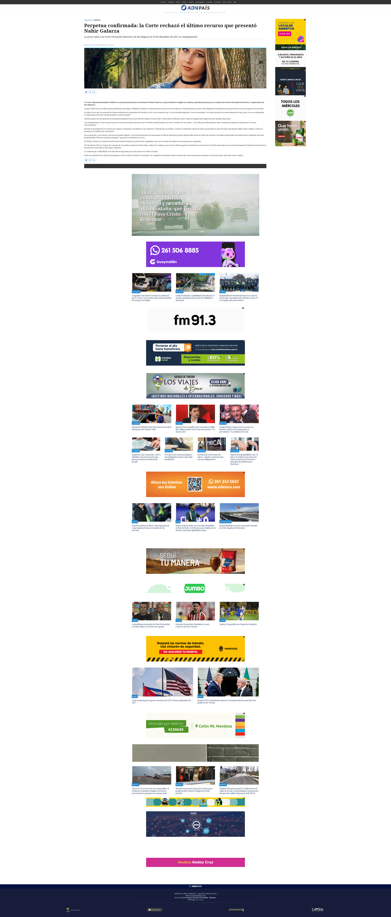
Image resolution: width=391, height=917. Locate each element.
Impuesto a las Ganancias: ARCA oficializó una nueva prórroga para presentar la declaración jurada (146, 458)
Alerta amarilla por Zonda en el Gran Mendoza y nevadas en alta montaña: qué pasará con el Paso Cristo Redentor (170, 205)
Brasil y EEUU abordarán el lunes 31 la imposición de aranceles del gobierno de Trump (226, 701)
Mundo (178, 2)
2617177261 (199, 900)
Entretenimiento (200, 2)
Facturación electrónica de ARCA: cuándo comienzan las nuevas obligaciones (210, 457)
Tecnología (217, 2)
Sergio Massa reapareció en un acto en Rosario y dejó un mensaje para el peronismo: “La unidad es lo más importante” (236, 430)
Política (184, 2)
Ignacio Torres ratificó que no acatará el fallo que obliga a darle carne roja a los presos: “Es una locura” (195, 429)
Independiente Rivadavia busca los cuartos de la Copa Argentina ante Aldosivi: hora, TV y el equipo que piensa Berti (238, 298)
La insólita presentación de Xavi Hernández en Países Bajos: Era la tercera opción (151, 625)
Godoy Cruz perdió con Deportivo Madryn (238, 624)
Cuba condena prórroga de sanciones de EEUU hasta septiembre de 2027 (161, 701)
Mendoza (163, 2)
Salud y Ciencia (227, 2)
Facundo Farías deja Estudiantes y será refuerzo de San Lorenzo (192, 625)
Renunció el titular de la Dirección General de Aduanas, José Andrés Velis (151, 428)
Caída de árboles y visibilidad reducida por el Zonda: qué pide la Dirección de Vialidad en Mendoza (195, 298)
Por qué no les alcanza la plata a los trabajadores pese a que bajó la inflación (179, 457)
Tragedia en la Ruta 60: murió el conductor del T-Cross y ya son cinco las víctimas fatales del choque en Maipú (151, 298)
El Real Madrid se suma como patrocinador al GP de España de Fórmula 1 (238, 526)
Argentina (171, 2)
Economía (209, 2)
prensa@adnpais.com (197, 896)
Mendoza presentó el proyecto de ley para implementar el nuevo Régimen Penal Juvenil (194, 791)
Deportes (191, 2)
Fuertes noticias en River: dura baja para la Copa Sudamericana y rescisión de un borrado (150, 528)
